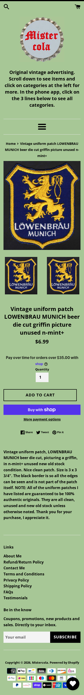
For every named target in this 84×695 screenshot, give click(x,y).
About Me (12, 556)
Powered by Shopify (64, 662)
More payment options (42, 419)
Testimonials (16, 597)
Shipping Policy (18, 586)
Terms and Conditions (24, 574)
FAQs (8, 592)
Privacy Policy (16, 580)
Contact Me (14, 568)
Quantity (42, 369)
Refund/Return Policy (24, 562)
